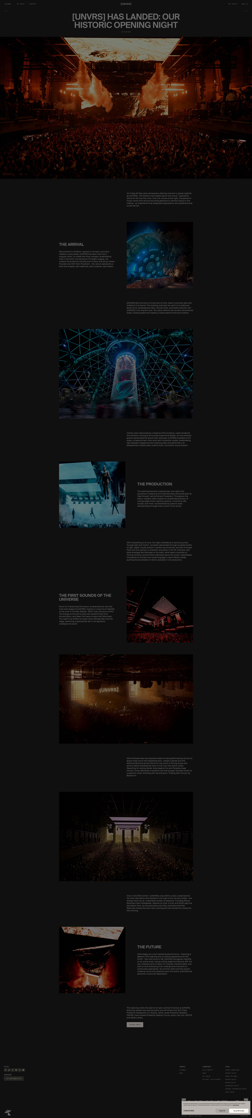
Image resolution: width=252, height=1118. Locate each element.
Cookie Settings (188, 1110)
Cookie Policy (236, 1105)
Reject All (222, 1111)
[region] (216, 1108)
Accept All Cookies (238, 1111)
